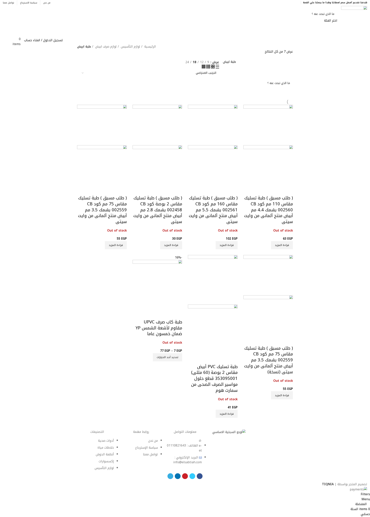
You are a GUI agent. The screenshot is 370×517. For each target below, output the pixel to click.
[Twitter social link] (292, 2)
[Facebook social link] (296, 2)
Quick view (288, 190)
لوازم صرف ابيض (105, 46)
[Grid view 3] (207, 67)
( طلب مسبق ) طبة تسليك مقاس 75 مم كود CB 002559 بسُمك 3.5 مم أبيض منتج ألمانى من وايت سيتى (102, 210)
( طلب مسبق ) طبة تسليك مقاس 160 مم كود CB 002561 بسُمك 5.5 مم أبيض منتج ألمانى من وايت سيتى (213, 210)
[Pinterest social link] (288, 2)
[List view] (217, 67)
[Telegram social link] (279, 2)
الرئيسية (149, 46)
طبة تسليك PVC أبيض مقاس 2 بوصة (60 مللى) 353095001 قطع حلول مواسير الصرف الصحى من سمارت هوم (214, 378)
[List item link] (185, 453)
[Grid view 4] (203, 67)
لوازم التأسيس (130, 46)
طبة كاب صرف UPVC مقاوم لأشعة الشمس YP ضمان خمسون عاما (159, 328)
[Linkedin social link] (283, 2)
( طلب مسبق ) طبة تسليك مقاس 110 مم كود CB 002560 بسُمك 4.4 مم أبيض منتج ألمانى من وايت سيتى (268, 210)
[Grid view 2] (212, 67)
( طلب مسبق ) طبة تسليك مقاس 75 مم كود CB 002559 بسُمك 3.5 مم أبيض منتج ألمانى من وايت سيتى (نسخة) (268, 360)
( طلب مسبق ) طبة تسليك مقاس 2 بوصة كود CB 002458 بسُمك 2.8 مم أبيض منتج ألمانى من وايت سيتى (157, 210)
